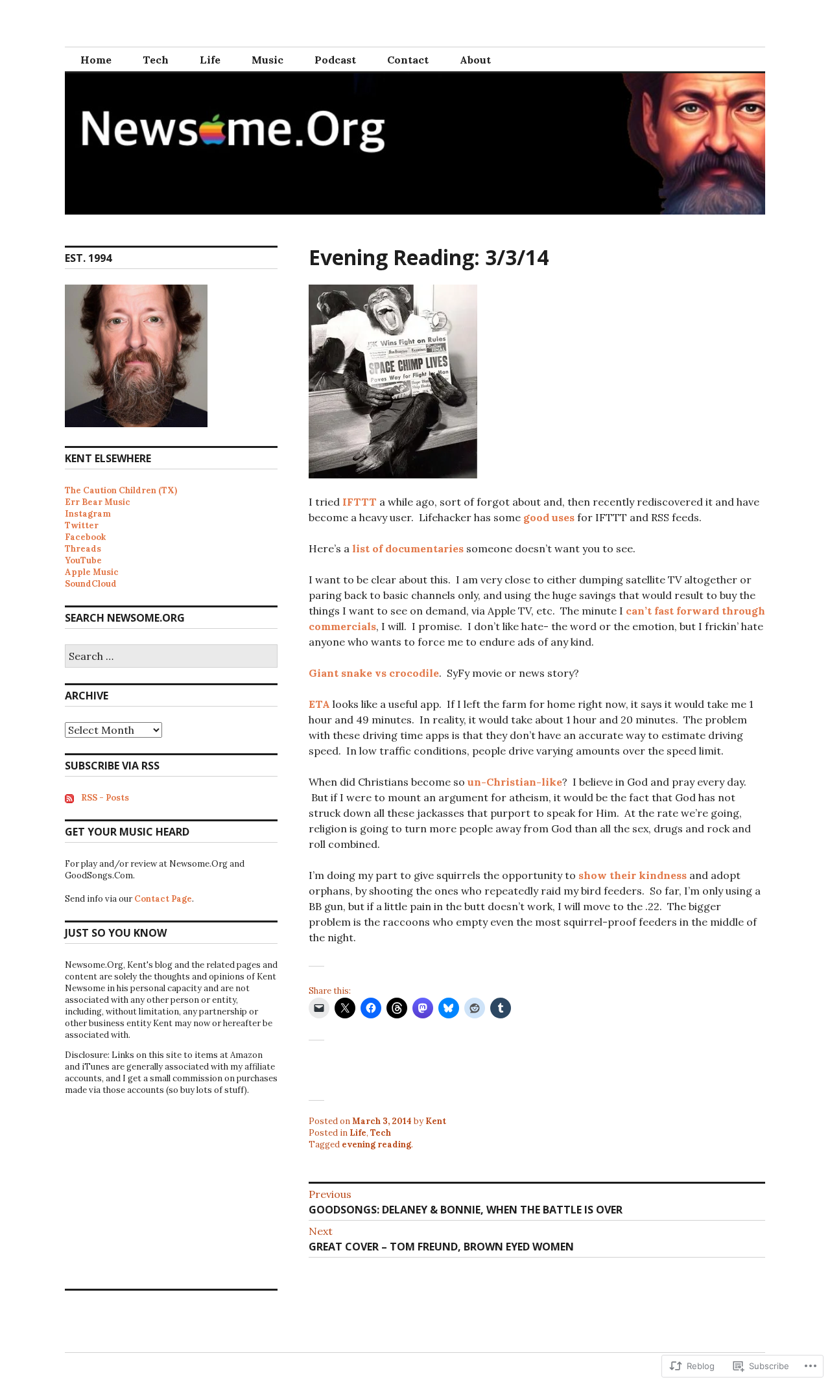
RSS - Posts (105, 797)
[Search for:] (171, 657)
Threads (83, 548)
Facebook (85, 537)
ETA (321, 704)
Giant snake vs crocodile (374, 672)
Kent (435, 1121)
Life (210, 59)
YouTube (83, 560)
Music (267, 59)
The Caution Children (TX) (121, 490)
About (475, 59)
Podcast (335, 59)
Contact (408, 59)
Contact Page (163, 898)
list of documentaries (408, 548)
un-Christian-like (515, 781)
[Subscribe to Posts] (69, 797)
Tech (156, 59)
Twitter (82, 525)
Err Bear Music (97, 502)
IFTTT (359, 501)
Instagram (88, 513)
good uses (549, 517)
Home (96, 59)
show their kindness (632, 875)
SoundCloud (91, 583)
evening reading (376, 1144)
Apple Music (92, 572)
